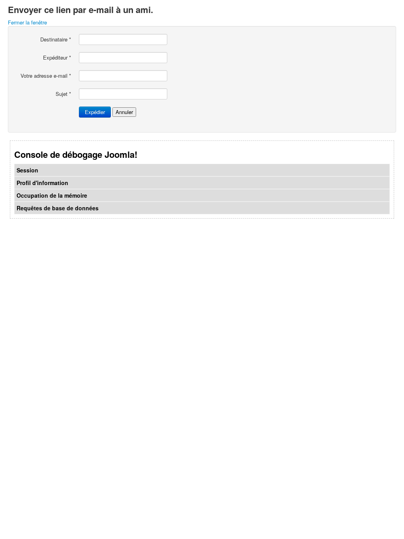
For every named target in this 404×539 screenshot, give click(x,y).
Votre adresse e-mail (46, 75)
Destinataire (55, 39)
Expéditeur (57, 57)
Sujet (63, 93)
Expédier (95, 112)
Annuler (124, 112)
